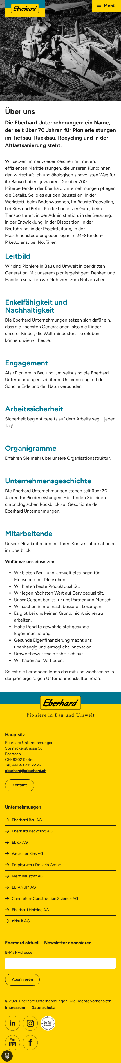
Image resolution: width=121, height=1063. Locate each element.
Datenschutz (43, 1007)
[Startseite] (25, 8)
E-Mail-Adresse (18, 952)
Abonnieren (22, 979)
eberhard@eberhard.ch (25, 770)
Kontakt (19, 785)
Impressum (15, 1007)
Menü (109, 5)
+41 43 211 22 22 (26, 765)
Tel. (8, 765)
